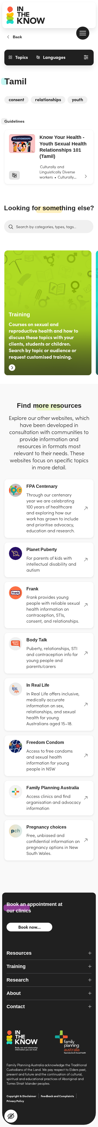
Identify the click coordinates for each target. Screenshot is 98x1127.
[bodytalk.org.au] (83, 653)
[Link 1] (49, 157)
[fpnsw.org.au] (83, 798)
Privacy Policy (15, 1101)
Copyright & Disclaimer (21, 1096)
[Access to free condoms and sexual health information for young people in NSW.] (83, 755)
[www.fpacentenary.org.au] (83, 508)
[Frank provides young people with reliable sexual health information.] (83, 605)
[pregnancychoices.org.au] (83, 840)
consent (16, 99)
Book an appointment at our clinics (34, 907)
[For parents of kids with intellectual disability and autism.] (83, 559)
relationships (48, 99)
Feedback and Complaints (57, 1096)
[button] (82, 33)
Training (48, 312)
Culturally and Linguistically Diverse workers (57, 172)
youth (77, 99)
